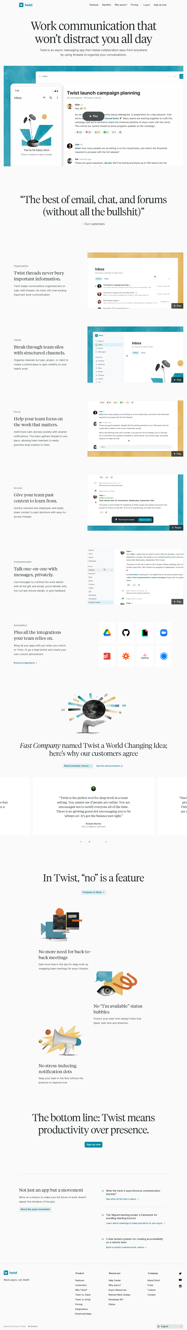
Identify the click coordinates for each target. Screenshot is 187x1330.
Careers (151, 1294)
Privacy (15, 1326)
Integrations (81, 1309)
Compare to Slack (92, 892)
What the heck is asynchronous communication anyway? (133, 1192)
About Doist (153, 1280)
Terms (23, 1326)
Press (150, 1285)
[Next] (106, 841)
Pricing (78, 1304)
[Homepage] (17, 1273)
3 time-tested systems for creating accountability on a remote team (134, 1241)
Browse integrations (24, 663)
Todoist (151, 1290)
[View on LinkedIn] (180, 1286)
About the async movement (35, 1209)
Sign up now (160, 5)
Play (95, 116)
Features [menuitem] (94, 5)
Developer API (116, 1299)
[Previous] (81, 841)
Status (112, 1304)
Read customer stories (76, 766)
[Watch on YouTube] (180, 1280)
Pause (178, 527)
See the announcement (108, 766)
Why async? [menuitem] (121, 5)
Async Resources (117, 1290)
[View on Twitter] (180, 1274)
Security (7, 1326)
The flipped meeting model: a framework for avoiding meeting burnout (131, 1217)
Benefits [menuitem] (106, 5)
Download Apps (83, 1313)
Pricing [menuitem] (134, 5)
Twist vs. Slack (83, 1294)
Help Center (115, 1280)
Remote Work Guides (119, 1294)
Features (79, 1280)
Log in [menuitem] (146, 5)
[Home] (26, 5)
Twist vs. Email (82, 1299)
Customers (81, 1285)
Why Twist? (81, 1290)
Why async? (115, 1285)
